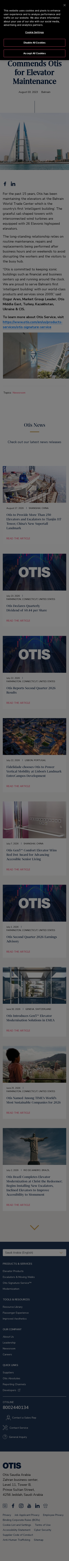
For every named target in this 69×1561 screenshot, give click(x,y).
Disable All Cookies (34, 42)
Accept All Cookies (34, 53)
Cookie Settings (34, 32)
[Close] (65, 5)
